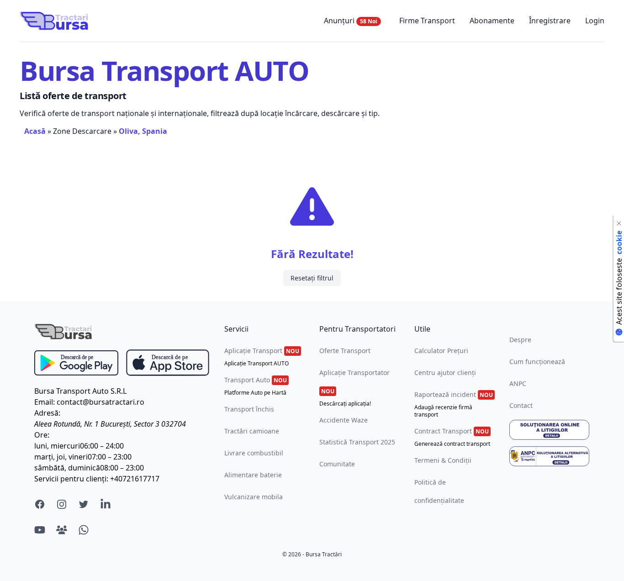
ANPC (517, 383)
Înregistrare (550, 21)
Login (594, 21)
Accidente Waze (343, 420)
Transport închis (249, 409)
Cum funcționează (537, 361)
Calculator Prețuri (441, 350)
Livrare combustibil (253, 453)
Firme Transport (427, 21)
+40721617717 (134, 479)
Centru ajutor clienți (445, 372)
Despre (520, 339)
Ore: (41, 435)
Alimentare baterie (253, 474)
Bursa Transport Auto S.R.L (80, 391)
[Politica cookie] (619, 223)
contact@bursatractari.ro (100, 402)
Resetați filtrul (312, 278)
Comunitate (337, 464)
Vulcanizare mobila (253, 496)
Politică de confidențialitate (439, 491)
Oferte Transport (344, 350)
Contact (521, 405)
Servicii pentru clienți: (71, 479)
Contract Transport (452, 437)
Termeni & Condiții (442, 460)
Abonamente (492, 21)
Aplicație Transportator (354, 387)
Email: (44, 402)
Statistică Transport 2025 (357, 442)
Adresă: (47, 413)
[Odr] (549, 429)
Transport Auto (255, 385)
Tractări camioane (251, 431)
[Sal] (549, 456)
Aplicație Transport (261, 356)
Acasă (35, 131)
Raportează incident (453, 404)
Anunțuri (350, 21)
